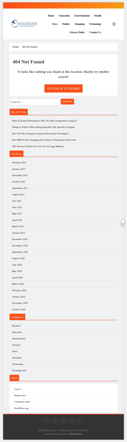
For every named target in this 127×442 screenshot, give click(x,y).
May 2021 (17, 213)
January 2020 (18, 296)
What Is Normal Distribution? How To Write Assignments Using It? (44, 121)
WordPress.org (21, 408)
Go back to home (63, 88)
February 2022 (19, 162)
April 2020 (17, 277)
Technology (95, 24)
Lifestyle (16, 345)
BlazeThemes (76, 434)
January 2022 (18, 169)
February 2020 (19, 290)
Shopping (79, 24)
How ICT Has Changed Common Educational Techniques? (40, 133)
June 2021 (17, 207)
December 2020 (20, 239)
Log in (17, 389)
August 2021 (18, 194)
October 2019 (18, 309)
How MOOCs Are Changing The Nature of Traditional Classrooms (44, 140)
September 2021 (20, 188)
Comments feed (22, 402)
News (55, 24)
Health (97, 15)
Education (64, 15)
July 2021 (17, 201)
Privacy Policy (77, 32)
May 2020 (17, 271)
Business (16, 325)
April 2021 (17, 220)
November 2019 (20, 303)
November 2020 (20, 245)
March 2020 (18, 284)
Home (51, 15)
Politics (66, 24)
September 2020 (20, 252)
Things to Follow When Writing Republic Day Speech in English (43, 127)
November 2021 (20, 175)
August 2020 (18, 258)
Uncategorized (19, 370)
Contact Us (95, 32)
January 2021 (18, 233)
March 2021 (18, 226)
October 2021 (18, 181)
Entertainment (82, 15)
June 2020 (17, 265)
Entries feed (20, 395)
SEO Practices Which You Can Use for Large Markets (38, 146)
